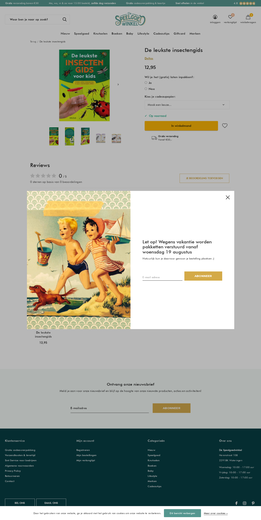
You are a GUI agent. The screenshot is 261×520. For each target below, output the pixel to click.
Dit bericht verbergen (182, 513)
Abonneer (203, 276)
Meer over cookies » (216, 513)
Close (227, 197)
